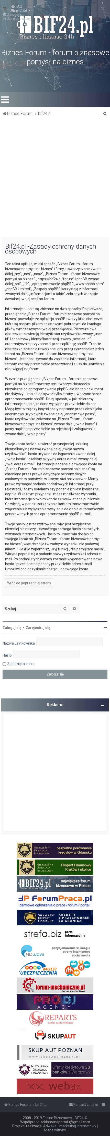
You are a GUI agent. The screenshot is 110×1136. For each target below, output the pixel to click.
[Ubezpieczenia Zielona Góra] (55, 968)
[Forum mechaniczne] (55, 985)
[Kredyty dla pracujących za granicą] (55, 917)
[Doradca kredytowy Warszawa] (55, 1069)
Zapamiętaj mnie (21, 664)
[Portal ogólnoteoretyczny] (55, 934)
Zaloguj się (12, 628)
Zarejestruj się (38, 628)
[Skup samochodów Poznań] (55, 1052)
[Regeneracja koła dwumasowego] (55, 1018)
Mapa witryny (55, 1130)
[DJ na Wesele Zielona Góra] (55, 1002)
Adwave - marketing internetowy (69, 1126)
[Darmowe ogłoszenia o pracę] (55, 900)
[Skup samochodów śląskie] (55, 1035)
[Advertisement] (55, 179)
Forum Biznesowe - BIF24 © (65, 1118)
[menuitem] (16, 6)
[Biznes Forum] (55, 26)
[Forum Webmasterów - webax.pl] (55, 1086)
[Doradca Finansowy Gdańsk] (55, 850)
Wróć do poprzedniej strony (29, 583)
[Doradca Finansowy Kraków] (55, 867)
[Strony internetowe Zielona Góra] (55, 951)
